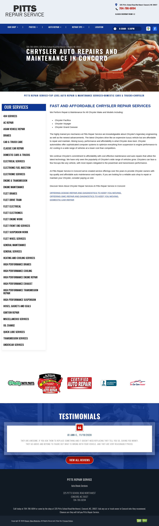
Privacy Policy (68, 521)
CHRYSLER (139, 95)
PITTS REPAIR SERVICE (36, 95)
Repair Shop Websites (32, 521)
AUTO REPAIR (53, 27)
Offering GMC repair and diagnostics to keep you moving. (84, 196)
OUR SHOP (12, 27)
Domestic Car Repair (62, 200)
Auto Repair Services (79, 485)
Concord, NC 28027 (73, 46)
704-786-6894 (127, 8)
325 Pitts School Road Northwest (52, 46)
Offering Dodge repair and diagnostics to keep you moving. (86, 193)
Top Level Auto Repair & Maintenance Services (76, 95)
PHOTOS (32, 27)
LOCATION (99, 27)
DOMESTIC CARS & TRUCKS (118, 95)
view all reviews (79, 460)
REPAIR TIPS (77, 27)
